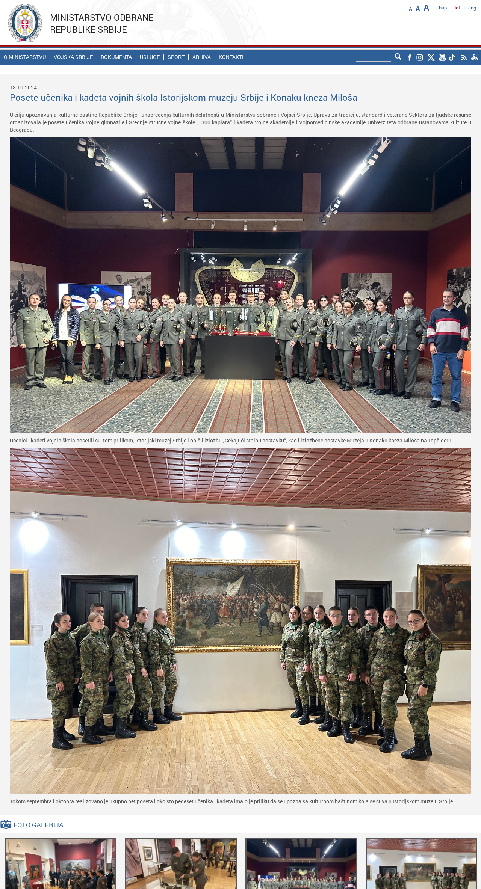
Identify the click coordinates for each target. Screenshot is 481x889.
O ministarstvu (25, 57)
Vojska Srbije (73, 57)
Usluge (150, 57)
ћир (443, 7)
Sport (176, 57)
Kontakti (231, 57)
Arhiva (201, 57)
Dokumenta (116, 57)
